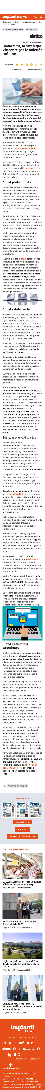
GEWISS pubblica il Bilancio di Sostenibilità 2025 (19, 923)
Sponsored (31, 29)
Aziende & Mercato (13, 29)
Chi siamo (13, 1037)
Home (4, 22)
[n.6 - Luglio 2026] (8, 810)
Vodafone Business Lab (18, 786)
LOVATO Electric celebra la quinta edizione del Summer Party (21, 883)
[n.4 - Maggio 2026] (36, 810)
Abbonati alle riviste (28, 1037)
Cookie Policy (35, 1059)
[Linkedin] (31, 1043)
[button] (36, 17)
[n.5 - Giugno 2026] (22, 810)
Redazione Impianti (34, 70)
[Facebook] (10, 1043)
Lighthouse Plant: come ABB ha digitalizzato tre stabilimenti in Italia (20, 964)
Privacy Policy (21, 1059)
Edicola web (22, 822)
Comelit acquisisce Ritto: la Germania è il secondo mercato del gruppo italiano (22, 1006)
